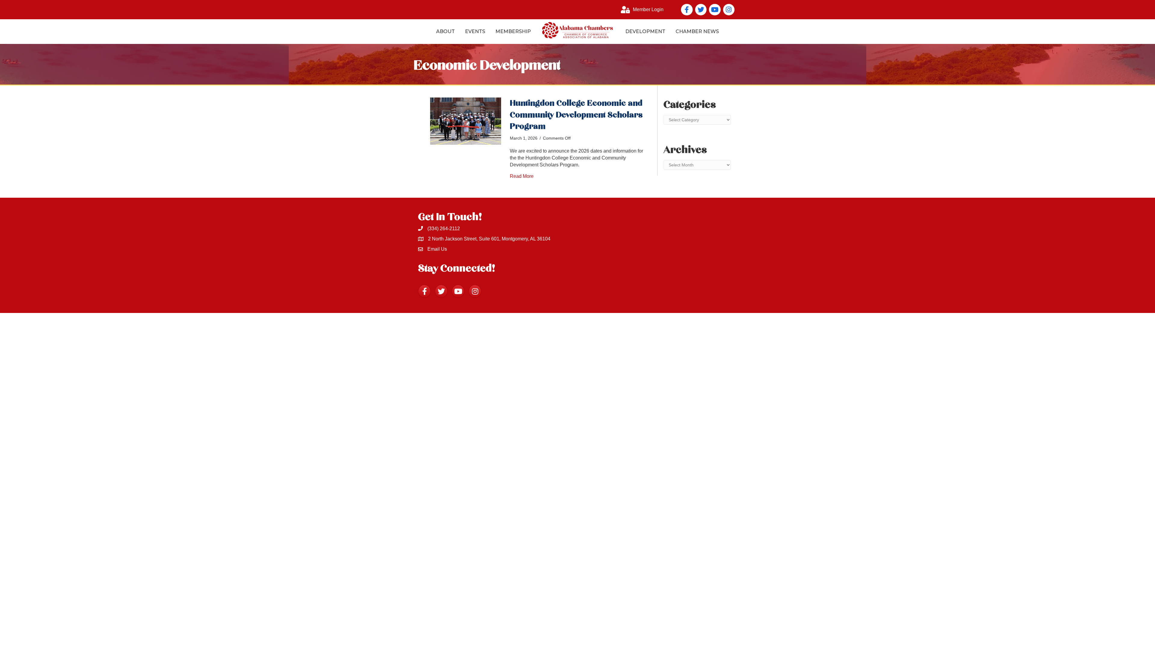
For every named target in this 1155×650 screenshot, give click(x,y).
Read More (522, 176)
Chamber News (697, 31)
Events (475, 31)
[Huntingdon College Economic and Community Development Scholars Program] (465, 120)
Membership (513, 31)
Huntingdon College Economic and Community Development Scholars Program (576, 114)
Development (645, 31)
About (445, 31)
